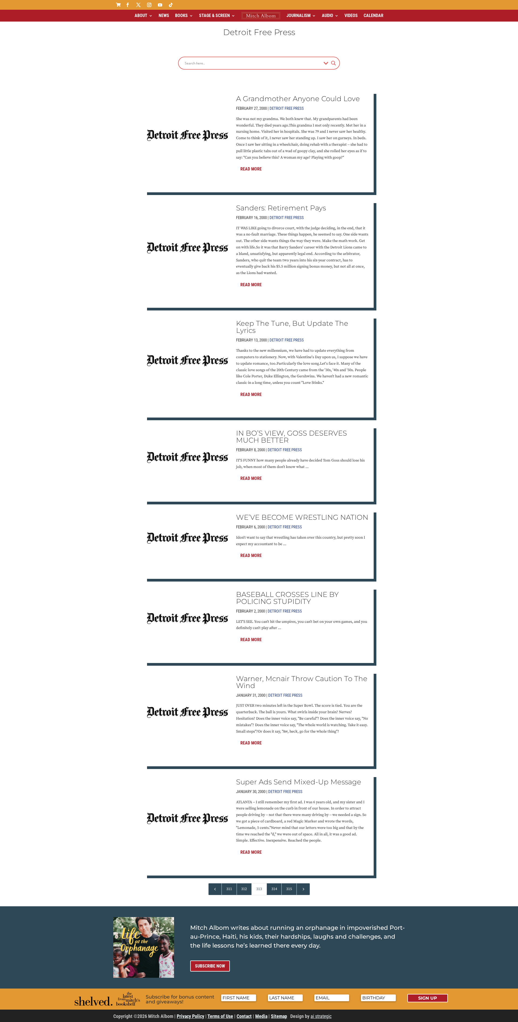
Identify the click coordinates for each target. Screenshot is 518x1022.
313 (259, 889)
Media (261, 1016)
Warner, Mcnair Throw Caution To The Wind (301, 682)
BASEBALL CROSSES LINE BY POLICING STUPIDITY (287, 598)
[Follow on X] (138, 5)
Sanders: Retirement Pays (281, 208)
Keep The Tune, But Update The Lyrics (292, 327)
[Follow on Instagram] (149, 5)
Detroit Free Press (287, 108)
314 (274, 889)
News (164, 15)
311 (229, 889)
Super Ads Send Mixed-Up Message (298, 782)
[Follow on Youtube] (160, 5)
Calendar (373, 15)
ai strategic (321, 1016)
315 (289, 889)
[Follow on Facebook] (127, 5)
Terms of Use (220, 1016)
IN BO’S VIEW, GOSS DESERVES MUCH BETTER (291, 437)
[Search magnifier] (333, 63)
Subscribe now (210, 966)
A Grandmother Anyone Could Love (298, 98)
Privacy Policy (190, 1016)
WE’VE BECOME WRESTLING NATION (302, 517)
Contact (244, 1016)
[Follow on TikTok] (170, 5)
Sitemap (279, 1016)
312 (244, 889)
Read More (251, 169)
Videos (351, 15)
